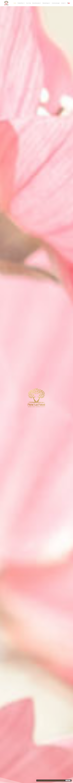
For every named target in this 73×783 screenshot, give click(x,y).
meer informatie (62, 780)
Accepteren (68, 780)
